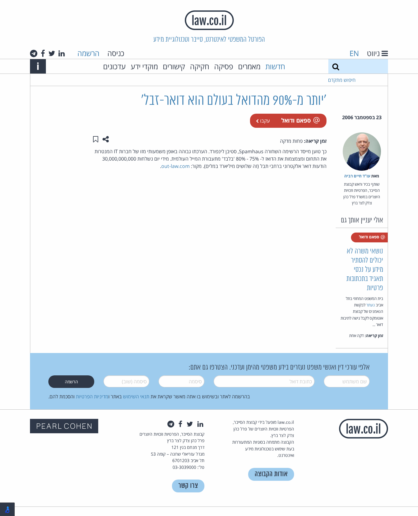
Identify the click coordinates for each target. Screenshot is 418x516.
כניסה (115, 53)
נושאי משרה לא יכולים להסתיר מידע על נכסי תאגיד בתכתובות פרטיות (364, 269)
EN (354, 53)
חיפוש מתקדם (342, 80)
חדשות (275, 66)
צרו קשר (188, 486)
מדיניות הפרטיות (92, 396)
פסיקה (223, 66)
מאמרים (249, 66)
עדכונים (114, 66)
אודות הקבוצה (271, 474)
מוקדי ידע (144, 66)
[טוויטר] (51, 53)
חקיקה (199, 66)
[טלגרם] (33, 53)
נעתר (370, 305)
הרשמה (88, 53)
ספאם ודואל (296, 120)
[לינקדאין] (61, 53)
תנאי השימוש (136, 396)
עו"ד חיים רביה (357, 176)
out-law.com (175, 166)
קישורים (174, 66)
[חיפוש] (335, 66)
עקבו (264, 120)
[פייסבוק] (43, 53)
